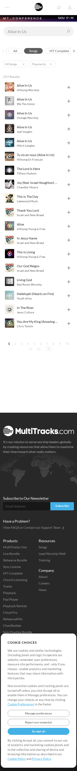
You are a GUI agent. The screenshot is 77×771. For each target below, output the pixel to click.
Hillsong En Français (30, 159)
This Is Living (26, 252)
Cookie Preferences (21, 704)
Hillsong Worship (28, 90)
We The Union (26, 104)
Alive (20, 224)
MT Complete (13, 573)
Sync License (12, 567)
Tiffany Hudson (27, 173)
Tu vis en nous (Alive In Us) (35, 155)
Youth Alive (24, 298)
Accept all (38, 731)
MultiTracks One (15, 547)
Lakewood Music (27, 201)
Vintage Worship (27, 118)
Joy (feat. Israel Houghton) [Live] (37, 182)
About (43, 577)
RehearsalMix (13, 619)
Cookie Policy (17, 759)
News (43, 590)
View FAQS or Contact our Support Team (32, 527)
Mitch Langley (26, 145)
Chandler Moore (27, 187)
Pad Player (10, 599)
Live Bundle (11, 553)
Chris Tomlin (25, 326)
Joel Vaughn (24, 131)
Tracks (7, 586)
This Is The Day (27, 196)
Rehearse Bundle (15, 560)
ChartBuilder (12, 625)
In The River (25, 308)
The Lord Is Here (28, 169)
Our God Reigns (28, 266)
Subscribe (62, 505)
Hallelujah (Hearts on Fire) (35, 294)
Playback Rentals (15, 606)
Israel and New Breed (30, 215)
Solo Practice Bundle (17, 632)
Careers (44, 583)
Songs (43, 547)
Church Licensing (15, 580)
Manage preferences (38, 713)
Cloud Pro (10, 612)
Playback (9, 593)
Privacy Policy (41, 759)
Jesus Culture (25, 312)
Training (44, 560)
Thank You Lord (28, 210)
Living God (24, 280)
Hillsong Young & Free (31, 229)
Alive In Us (24, 85)
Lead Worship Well (52, 553)
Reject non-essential (38, 722)
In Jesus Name (27, 238)
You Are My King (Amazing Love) (37, 321)
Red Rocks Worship (29, 284)
